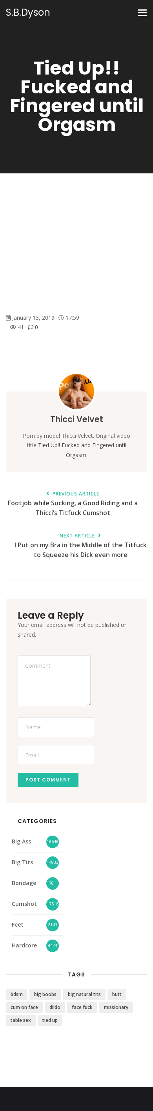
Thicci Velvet (76, 419)
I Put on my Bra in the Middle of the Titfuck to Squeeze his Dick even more (81, 546)
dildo (54, 1007)
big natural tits (84, 994)
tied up (50, 1020)
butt (117, 994)
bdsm (17, 994)
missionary (116, 1007)
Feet (18, 924)
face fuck (82, 1007)
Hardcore (24, 945)
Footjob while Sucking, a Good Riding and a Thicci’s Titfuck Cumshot (73, 504)
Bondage (24, 883)
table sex (21, 1020)
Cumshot (24, 903)
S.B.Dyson (28, 12)
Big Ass (21, 841)
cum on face (24, 1007)
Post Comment (48, 779)
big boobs (45, 994)
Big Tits (22, 862)
